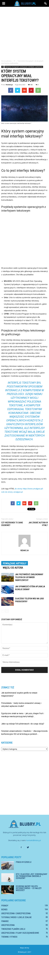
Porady (4, 905)
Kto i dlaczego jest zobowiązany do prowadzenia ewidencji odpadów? (31, 876)
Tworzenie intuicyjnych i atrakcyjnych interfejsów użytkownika (23, 67)
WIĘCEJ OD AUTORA (13, 567)
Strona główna (6, 61)
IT (2, 67)
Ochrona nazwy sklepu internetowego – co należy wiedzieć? (29, 888)
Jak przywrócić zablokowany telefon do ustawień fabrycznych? (29, 577)
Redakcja (9, 85)
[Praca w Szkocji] (7, 865)
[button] (45, 3)
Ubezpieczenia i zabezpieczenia (16, 913)
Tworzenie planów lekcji (13, 929)
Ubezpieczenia (8, 925)
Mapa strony (24, 948)
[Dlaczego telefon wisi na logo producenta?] (7, 601)
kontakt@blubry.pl (33, 840)
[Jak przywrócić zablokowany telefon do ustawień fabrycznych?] (7, 577)
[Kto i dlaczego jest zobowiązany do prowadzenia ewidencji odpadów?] (7, 877)
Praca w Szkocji (23, 862)
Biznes (4, 909)
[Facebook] (21, 847)
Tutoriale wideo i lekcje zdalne (16, 917)
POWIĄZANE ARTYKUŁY (14, 563)
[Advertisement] (24, 32)
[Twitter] (27, 847)
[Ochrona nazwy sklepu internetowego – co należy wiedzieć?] (7, 889)
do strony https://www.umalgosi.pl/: (29, 489)
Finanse (5, 921)
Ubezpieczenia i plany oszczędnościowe (20, 933)
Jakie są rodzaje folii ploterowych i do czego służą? (22, 723)
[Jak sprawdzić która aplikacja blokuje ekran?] (7, 589)
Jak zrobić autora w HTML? (38, 523)
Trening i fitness (9, 937)
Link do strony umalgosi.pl (12, 492)
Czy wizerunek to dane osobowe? (12, 523)
